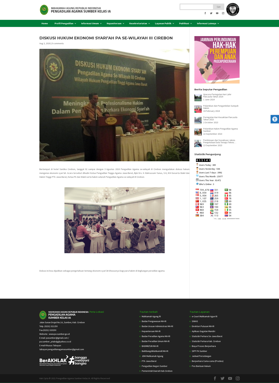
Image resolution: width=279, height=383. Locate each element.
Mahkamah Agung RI (151, 316)
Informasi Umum (90, 23)
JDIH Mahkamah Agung (152, 356)
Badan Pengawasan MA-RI (154, 321)
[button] (275, 119)
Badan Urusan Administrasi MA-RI (157, 326)
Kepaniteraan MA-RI (151, 331)
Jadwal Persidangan (201, 356)
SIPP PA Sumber (199, 351)
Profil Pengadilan (64, 23)
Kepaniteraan (114, 23)
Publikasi (184, 23)
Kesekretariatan (138, 23)
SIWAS (195, 321)
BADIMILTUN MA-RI (150, 346)
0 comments (58, 43)
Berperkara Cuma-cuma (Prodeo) (207, 361)
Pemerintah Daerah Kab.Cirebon (157, 370)
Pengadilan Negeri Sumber (154, 366)
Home (44, 23)
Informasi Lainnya (206, 23)
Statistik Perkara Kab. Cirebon (206, 341)
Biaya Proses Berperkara (204, 346)
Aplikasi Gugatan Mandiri (203, 331)
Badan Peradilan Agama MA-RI (156, 336)
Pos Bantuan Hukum (201, 366)
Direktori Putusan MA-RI (203, 326)
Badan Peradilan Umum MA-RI (156, 341)
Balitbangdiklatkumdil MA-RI (155, 351)
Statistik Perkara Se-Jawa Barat (207, 336)
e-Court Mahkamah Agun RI (204, 316)
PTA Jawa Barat (149, 361)
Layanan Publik (163, 23)
